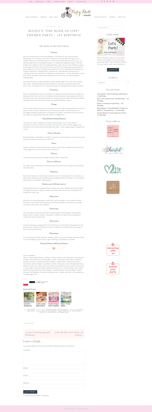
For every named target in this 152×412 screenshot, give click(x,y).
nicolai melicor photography (46, 311)
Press (49, 1)
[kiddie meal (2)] (60, 184)
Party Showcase (62, 309)
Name (26, 368)
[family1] (58, 243)
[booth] (58, 162)
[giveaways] (54, 233)
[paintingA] (54, 209)
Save (26, 284)
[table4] (63, 119)
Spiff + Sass (84, 408)
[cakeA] (57, 133)
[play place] (54, 196)
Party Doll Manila (76, 12)
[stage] (54, 104)
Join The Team (81, 1)
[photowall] (54, 221)
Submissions (39, 1)
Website (26, 383)
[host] (54, 143)
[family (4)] (51, 243)
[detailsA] (54, 172)
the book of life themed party (58, 312)
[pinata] (54, 153)
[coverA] (54, 52)
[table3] (57, 119)
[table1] (51, 119)
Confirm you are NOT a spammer (36, 396)
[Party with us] (113, 131)
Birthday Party (51, 309)
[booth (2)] (51, 162)
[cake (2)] (51, 133)
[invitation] (54, 90)
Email (25, 375)
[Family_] (43, 243)
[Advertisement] (113, 212)
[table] (45, 119)
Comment (26, 350)
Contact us (113, 69)
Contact (70, 1)
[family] (65, 243)
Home (30, 1)
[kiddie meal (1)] (48, 184)
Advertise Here (59, 1)
